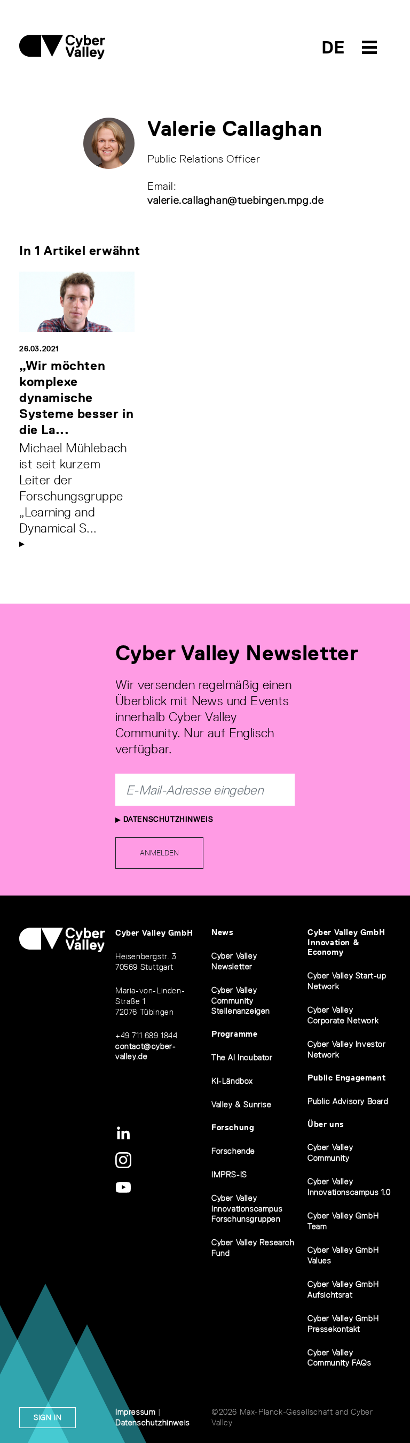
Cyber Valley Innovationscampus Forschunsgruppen (246, 1208)
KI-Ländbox (232, 1080)
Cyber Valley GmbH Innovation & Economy (346, 942)
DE (333, 47)
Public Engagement (346, 1077)
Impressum (135, 1411)
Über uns (326, 1124)
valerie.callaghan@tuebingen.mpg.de (235, 200)
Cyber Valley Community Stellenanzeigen (240, 1000)
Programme (234, 1033)
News (222, 932)
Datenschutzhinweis (167, 819)
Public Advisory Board (348, 1101)
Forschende (233, 1150)
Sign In (47, 1417)
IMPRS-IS (229, 1174)
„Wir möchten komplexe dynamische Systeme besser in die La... (76, 397)
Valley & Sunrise (241, 1104)
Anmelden (159, 852)
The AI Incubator (242, 1057)
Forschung (232, 1127)
